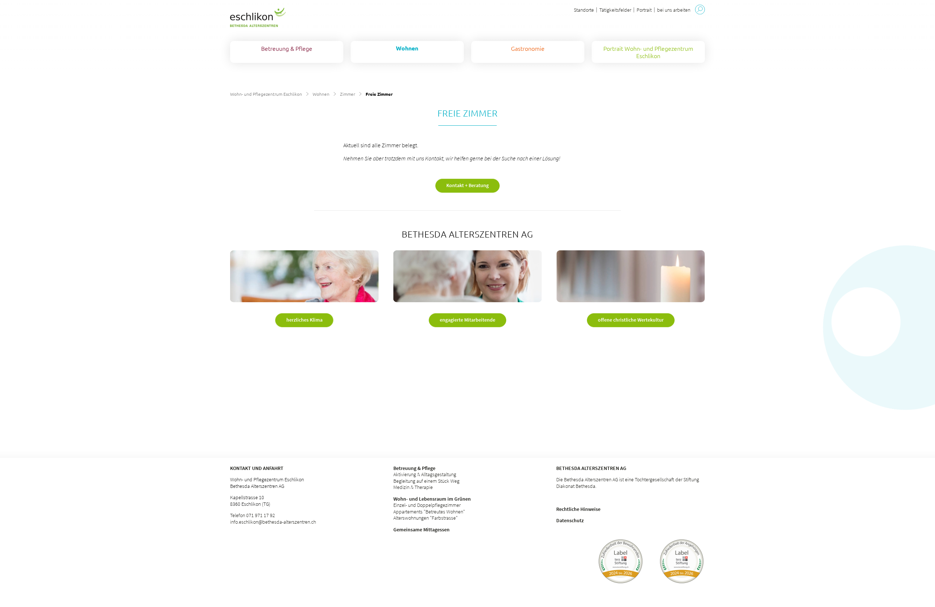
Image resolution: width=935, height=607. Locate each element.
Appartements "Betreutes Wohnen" (429, 511)
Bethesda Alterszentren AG (591, 468)
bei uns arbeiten (673, 10)
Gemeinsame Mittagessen (421, 529)
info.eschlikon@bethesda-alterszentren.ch (273, 522)
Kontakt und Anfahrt (256, 468)
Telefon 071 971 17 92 (252, 515)
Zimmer (347, 94)
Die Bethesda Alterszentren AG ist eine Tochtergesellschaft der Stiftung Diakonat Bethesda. (627, 482)
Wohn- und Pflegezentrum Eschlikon (266, 94)
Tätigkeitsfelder (615, 10)
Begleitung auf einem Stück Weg (426, 481)
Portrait (644, 10)
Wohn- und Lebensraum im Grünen (432, 499)
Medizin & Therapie (413, 487)
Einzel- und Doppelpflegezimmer (427, 505)
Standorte (584, 10)
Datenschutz (570, 520)
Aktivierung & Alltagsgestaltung (424, 474)
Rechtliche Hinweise (578, 509)
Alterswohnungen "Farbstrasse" (425, 518)
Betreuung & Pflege (414, 468)
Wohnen (321, 94)
